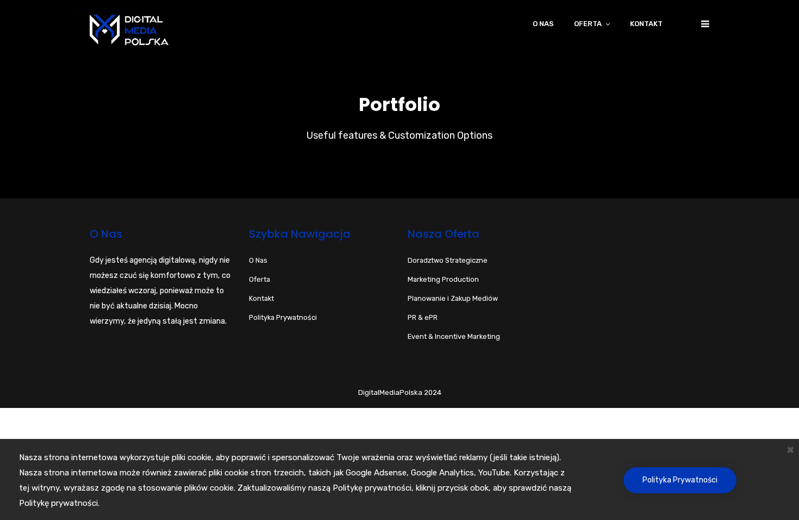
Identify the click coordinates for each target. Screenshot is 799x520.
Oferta (588, 24)
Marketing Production (443, 279)
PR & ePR (423, 317)
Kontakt (646, 24)
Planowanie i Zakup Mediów (453, 298)
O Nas (258, 260)
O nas (543, 24)
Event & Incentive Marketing (454, 336)
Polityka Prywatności (679, 480)
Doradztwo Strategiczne (448, 260)
